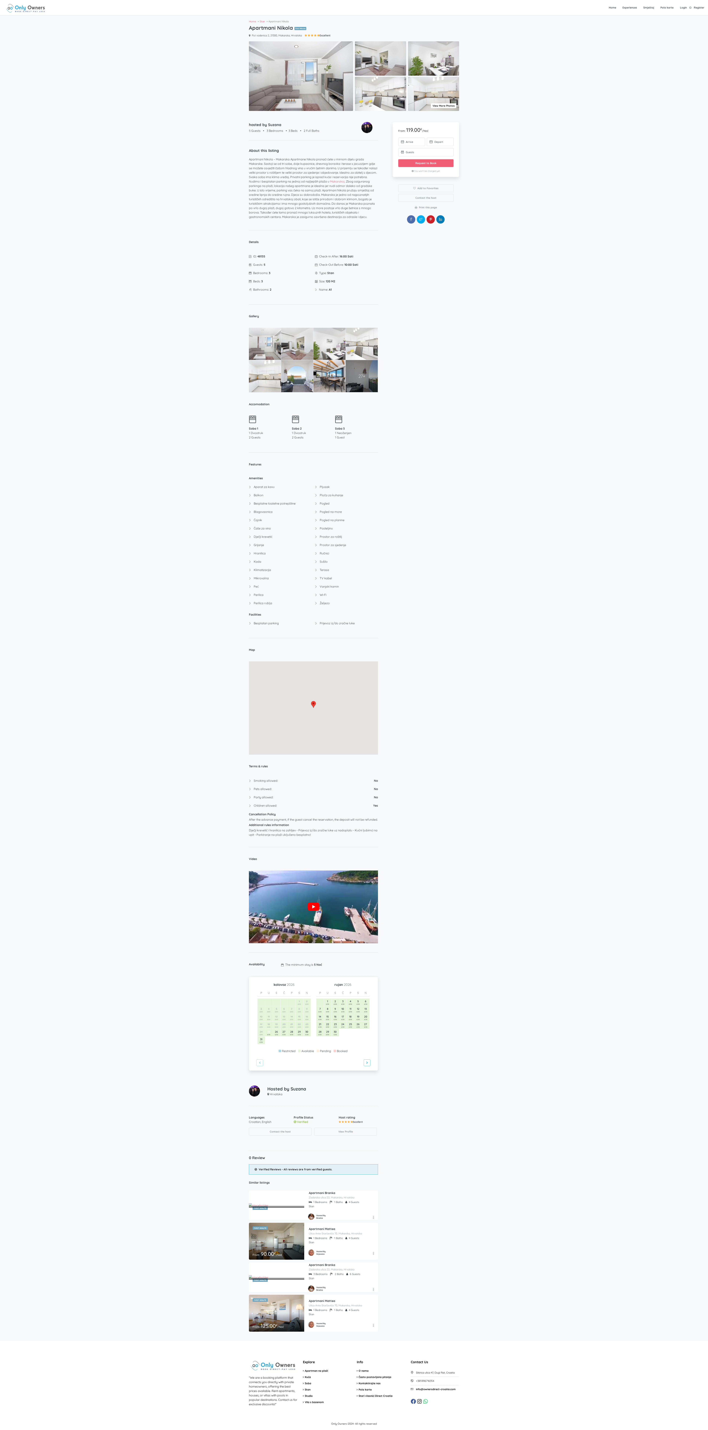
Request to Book (425, 163)
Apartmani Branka (322, 1193)
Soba (308, 1383)
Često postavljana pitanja (375, 1377)
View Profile (345, 1131)
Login (683, 7)
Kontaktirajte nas (370, 1383)
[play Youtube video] (313, 906)
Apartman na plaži (316, 1370)
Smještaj (648, 7)
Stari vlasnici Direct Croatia (376, 1396)
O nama (364, 1370)
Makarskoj (337, 181)
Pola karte (667, 7)
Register (699, 7)
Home (612, 7)
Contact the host (280, 1131)
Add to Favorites (427, 188)
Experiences (629, 7)
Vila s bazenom (314, 1402)
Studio (309, 1396)
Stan (307, 1389)
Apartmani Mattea (322, 1229)
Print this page (427, 207)
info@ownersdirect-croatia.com (436, 1389)
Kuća (308, 1377)
